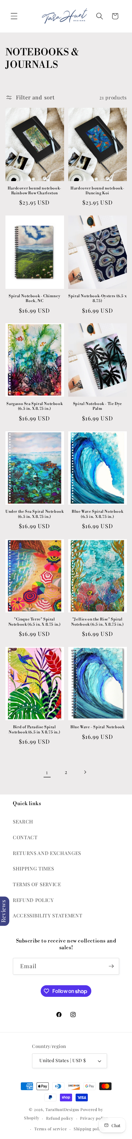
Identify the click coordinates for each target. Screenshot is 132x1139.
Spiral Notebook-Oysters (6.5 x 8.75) (97, 299)
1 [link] (47, 772)
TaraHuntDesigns (62, 1109)
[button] (14, 16)
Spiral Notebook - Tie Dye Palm (97, 406)
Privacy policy (94, 1118)
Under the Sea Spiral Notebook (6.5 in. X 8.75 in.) (34, 514)
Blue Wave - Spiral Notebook (97, 727)
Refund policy (59, 1118)
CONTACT (25, 837)
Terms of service (50, 1128)
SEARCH (23, 821)
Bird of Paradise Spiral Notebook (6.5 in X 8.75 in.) (34, 730)
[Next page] (85, 772)
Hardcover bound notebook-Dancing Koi (97, 191)
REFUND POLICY (33, 899)
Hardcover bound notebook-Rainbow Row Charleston (35, 191)
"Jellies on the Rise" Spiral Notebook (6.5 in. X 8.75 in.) (97, 622)
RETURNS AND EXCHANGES (47, 853)
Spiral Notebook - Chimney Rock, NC (34, 299)
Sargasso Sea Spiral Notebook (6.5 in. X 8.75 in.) (34, 406)
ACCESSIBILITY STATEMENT (47, 915)
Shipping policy (89, 1128)
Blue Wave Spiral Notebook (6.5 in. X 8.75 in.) (97, 514)
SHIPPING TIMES (33, 868)
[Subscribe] (111, 966)
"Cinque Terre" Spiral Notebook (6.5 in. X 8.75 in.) (34, 622)
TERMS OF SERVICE (37, 884)
